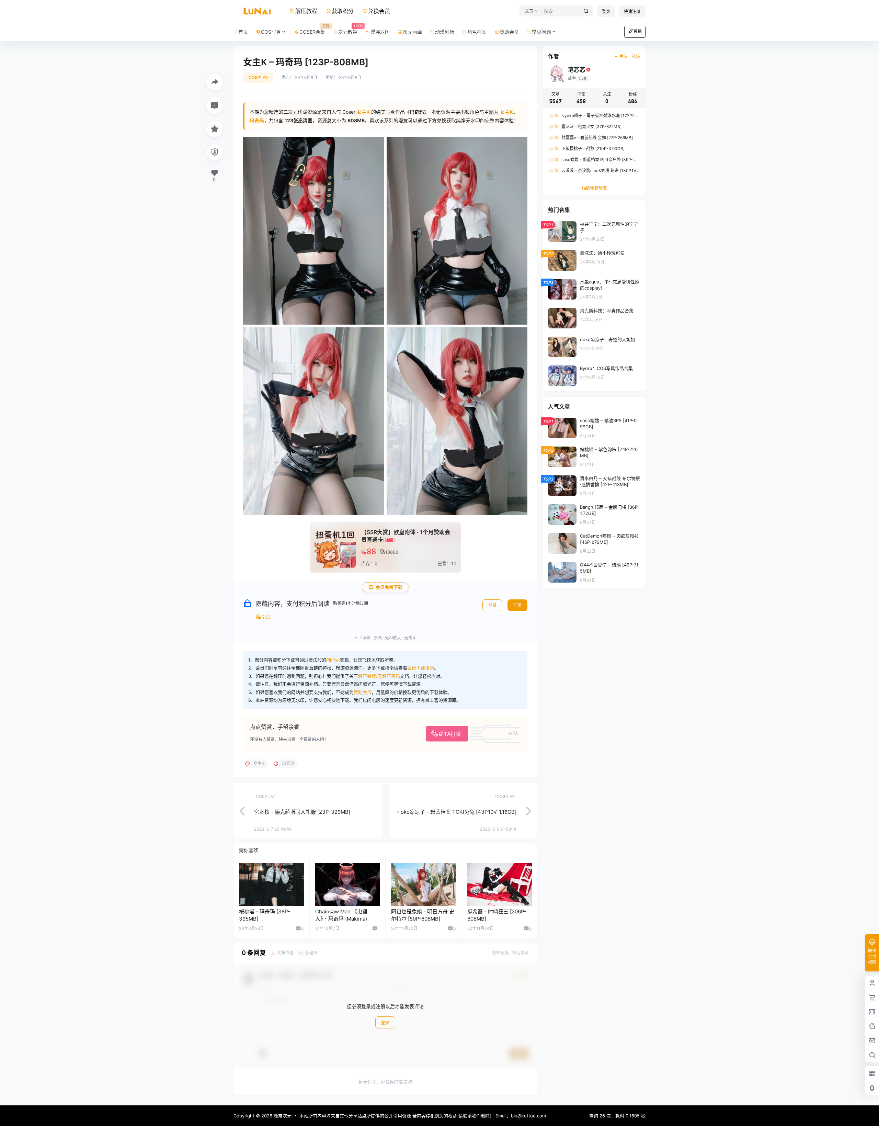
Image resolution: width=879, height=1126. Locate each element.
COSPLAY (258, 77)
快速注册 (632, 11)
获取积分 (343, 11)
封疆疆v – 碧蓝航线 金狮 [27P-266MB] (591, 137)
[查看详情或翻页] (238, 810)
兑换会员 (379, 11)
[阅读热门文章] (594, 231)
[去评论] (214, 105)
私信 (636, 56)
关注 (623, 56)
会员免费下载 (389, 587)
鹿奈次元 (282, 1115)
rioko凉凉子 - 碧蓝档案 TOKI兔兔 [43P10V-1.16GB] (456, 812)
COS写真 (271, 32)
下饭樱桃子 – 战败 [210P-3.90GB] (587, 148)
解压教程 (306, 11)
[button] (530, 11)
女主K (506, 112)
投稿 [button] (637, 31)
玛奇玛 (257, 120)
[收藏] (214, 129)
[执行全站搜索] (586, 11)
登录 (606, 11)
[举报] (214, 152)
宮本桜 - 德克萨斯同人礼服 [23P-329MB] (302, 812)
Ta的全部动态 (594, 188)
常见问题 (541, 32)
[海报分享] (214, 82)
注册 (517, 605)
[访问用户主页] (271, 884)
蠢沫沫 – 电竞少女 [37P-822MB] (585, 126)
